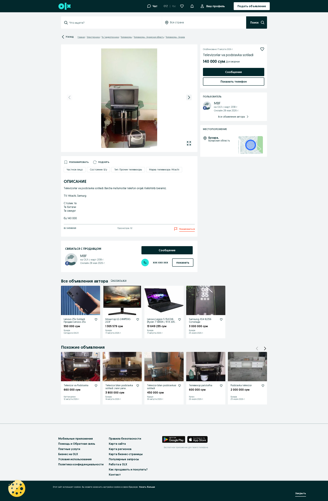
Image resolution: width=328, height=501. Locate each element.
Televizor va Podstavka (76, 385)
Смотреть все (118, 280)
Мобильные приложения (75, 438)
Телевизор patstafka (200, 385)
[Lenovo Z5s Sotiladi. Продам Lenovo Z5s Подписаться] (96, 319)
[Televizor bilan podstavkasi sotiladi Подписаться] (179, 385)
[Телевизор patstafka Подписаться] (221, 385)
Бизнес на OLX (68, 454)
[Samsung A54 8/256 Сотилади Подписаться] (221, 319)
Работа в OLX (118, 464)
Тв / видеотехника (110, 37)
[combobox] (113, 23)
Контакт (115, 474)
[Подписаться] (262, 49)
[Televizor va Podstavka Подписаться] (96, 385)
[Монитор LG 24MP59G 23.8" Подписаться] (137, 319)
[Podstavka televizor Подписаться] (263, 385)
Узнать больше (147, 487)
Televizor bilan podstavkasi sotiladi (161, 387)
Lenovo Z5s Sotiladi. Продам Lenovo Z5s (75, 321)
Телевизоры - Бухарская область (149, 37)
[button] (192, 6)
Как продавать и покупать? (128, 469)
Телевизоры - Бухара (175, 37)
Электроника (93, 37)
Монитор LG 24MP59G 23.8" (118, 321)
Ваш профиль (215, 6)
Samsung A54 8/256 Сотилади (200, 321)
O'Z (166, 6)
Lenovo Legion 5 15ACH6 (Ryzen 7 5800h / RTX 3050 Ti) (161, 322)
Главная (81, 37)
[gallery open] (189, 143)
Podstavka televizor (241, 385)
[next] (189, 97)
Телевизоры (126, 37)
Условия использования (75, 459)
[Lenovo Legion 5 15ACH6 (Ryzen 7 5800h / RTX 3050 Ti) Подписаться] (179, 319)
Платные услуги (69, 449)
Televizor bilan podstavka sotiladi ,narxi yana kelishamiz (119, 388)
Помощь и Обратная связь (76, 443)
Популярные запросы (124, 459)
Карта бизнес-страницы (126, 454)
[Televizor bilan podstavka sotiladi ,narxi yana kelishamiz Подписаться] (137, 385)
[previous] (69, 97)
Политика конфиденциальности (81, 464)
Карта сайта (117, 443)
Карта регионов (120, 449)
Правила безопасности (125, 438)
